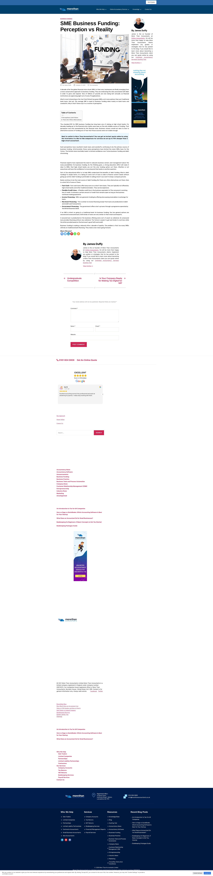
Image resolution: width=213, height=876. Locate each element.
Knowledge (136, 9)
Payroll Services (63, 777)
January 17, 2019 (80, 85)
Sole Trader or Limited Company (66, 710)
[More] (78, 233)
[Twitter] (65, 233)
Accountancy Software (65, 472)
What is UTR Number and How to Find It (69, 708)
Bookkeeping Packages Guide (67, 526)
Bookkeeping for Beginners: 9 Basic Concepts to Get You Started (79, 522)
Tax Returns (62, 770)
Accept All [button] (207, 873)
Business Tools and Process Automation (71, 481)
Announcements (62, 474)
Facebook (93, 691)
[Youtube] (66, 839)
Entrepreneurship (63, 488)
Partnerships (62, 758)
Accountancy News (63, 469)
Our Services (61, 766)
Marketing (60, 493)
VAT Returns (62, 772)
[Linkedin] (68, 233)
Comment (74, 308)
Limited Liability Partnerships (68, 761)
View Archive (88, 266)
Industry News (62, 491)
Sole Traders (62, 754)
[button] (102, 394)
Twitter (100, 691)
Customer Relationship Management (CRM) (72, 486)
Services (88, 812)
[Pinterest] (71, 233)
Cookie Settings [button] (198, 873)
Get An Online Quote (87, 360)
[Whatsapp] (74, 233)
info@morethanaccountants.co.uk (133, 372)
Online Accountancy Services (118, 9)
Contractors (62, 763)
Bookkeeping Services (63, 712)
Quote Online (60, 419)
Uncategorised (62, 496)
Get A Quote (151, 2)
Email (98, 326)
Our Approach (61, 416)
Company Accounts (65, 768)
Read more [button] (62, 401)
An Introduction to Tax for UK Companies (71, 508)
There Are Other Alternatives (72, 120)
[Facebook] (61, 233)
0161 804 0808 (66, 360)
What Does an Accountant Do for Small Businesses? (75, 518)
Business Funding (66, 18)
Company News (62, 484)
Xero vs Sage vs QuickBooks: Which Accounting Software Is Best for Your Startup (141, 825)
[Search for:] (74, 433)
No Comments (94, 85)
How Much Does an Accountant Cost (67, 706)
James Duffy (67, 85)
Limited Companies (65, 756)
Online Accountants (92, 250)
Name (73, 326)
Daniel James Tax (62, 714)
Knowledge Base (61, 704)
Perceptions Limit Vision (70, 117)
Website (73, 334)
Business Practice (63, 479)
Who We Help (100, 9)
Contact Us (148, 9)
